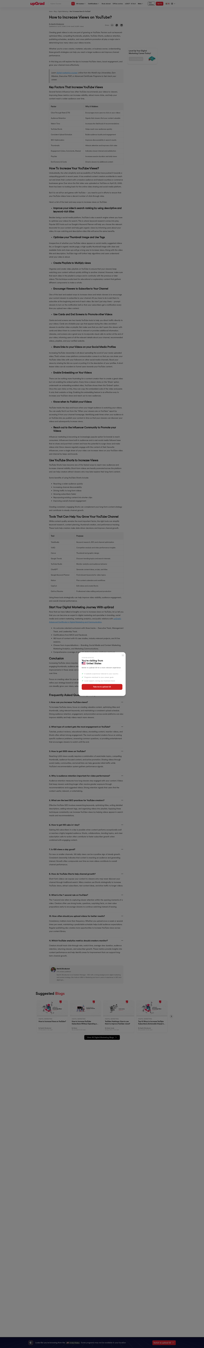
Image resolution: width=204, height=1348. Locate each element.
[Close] (123, 655)
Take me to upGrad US (102, 687)
